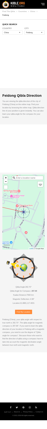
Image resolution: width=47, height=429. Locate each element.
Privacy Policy (28, 412)
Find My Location (23, 312)
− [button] (6, 181)
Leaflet (31, 248)
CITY (26, 28)
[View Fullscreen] (6, 187)
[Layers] (40, 184)
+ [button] (6, 177)
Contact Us (39, 412)
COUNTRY (7, 28)
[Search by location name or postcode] (14, 178)
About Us (17, 412)
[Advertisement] (23, 64)
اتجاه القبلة (7, 412)
